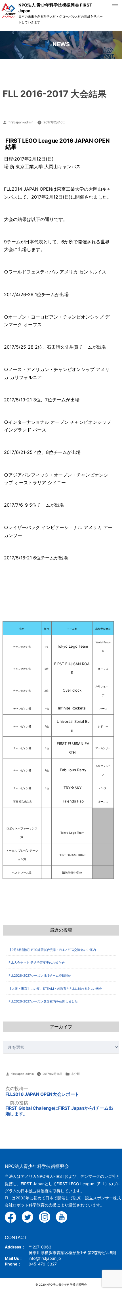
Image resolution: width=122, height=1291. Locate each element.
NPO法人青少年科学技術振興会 (37, 1166)
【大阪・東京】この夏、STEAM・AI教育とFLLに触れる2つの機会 (55, 989)
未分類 (75, 1073)
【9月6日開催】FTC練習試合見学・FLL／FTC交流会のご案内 (52, 950)
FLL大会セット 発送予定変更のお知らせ (37, 962)
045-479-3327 (43, 1263)
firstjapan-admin (21, 122)
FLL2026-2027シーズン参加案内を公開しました (43, 1001)
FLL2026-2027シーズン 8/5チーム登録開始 (40, 976)
